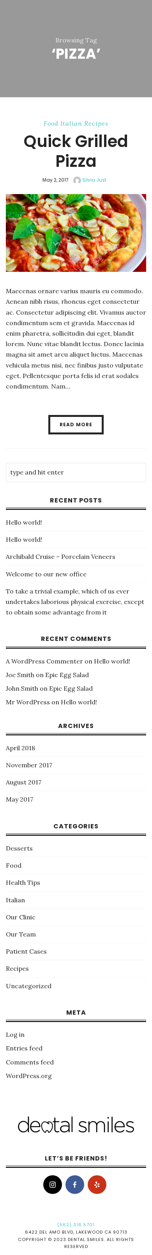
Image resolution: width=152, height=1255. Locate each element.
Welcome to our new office (46, 574)
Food (51, 123)
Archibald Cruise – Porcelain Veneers (60, 556)
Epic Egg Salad (67, 675)
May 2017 (19, 799)
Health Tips (23, 882)
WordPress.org (29, 1076)
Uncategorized (28, 986)
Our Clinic (20, 917)
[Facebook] (74, 1184)
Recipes (96, 123)
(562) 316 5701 (76, 1225)
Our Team (21, 934)
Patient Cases (26, 951)
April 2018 (20, 748)
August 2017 (23, 782)
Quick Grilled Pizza (76, 151)
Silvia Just (93, 180)
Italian (71, 123)
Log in (15, 1034)
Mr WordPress (28, 702)
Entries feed (24, 1048)
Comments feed (30, 1062)
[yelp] (97, 1184)
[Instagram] (52, 1184)
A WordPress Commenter (44, 661)
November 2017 (29, 765)
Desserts (19, 848)
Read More (76, 424)
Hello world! (24, 522)
